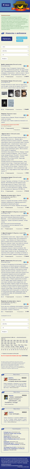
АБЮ (27, 207)
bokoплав (11, 395)
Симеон (27, 256)
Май (19, 345)
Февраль (8, 345)
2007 (11, 340)
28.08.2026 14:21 (19, 443)
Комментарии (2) (10, 76)
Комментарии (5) (10, 191)
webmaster (20, 468)
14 (21, 348)
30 (24, 349)
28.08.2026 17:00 (14, 441)
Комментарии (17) (9, 256)
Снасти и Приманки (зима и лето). (12, 439)
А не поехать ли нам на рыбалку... (12, 444)
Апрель (15, 345)
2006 (8, 340)
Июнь (22, 345)
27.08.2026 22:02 (20, 447)
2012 (26, 340)
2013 (2, 342)
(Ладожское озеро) (8, 113)
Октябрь (13, 346)
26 (17, 349)
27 (19, 349)
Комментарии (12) (10, 128)
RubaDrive (10, 377)
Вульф (27, 191)
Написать (7, 39)
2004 (2, 340)
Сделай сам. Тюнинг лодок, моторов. (12, 433)
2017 (14, 342)
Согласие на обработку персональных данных (11, 465)
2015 (8, 342)
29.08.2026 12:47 (8, 434)
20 (5, 349)
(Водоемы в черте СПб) (13, 211)
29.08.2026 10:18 (16, 437)
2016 (11, 342)
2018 (17, 342)
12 (17, 348)
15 (23, 348)
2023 (5, 343)
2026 (14, 343)
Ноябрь (17, 346)
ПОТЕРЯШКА (25, 355)
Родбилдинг (6, 441)
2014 (5, 342)
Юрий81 (27, 109)
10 (14, 348)
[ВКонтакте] (24, 65)
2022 (2, 343)
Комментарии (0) (9, 207)
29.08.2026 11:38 (14, 436)
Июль (25, 345)
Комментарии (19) (10, 296)
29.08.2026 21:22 (16, 432)
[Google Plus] (28, 65)
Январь (3, 345)
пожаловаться (19, 76)
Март (12, 345)
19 (3, 349)
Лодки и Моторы (7, 437)
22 (9, 349)
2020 (23, 342)
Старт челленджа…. (15, 414)
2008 (14, 340)
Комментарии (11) (10, 109)
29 (22, 349)
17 (27, 348)
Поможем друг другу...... (9, 443)
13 (19, 348)
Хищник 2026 (7, 436)
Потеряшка (19, 40)
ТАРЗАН (27, 296)
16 (25, 348)
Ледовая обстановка (21, 37)
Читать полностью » (14, 387)
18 (1, 349)
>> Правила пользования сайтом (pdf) (9, 353)
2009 (17, 340)
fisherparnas (26, 128)
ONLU (27, 173)
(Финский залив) (11, 64)
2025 (11, 343)
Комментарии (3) (9, 228)
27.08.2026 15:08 (12, 450)
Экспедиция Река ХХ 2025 (10, 447)
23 (11, 349)
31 (26, 349)
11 (15, 348)
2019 (20, 342)
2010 (20, 340)
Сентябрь (7, 346)
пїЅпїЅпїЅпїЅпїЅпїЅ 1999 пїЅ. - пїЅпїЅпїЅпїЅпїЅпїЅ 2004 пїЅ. (13, 338)
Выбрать (4, 58)
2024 (8, 343)
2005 (5, 340)
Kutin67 (27, 228)
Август (2, 346)
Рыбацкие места (8, 432)
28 (21, 349)
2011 (23, 340)
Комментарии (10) (10, 173)
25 (15, 349)
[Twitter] (26, 65)
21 (7, 349)
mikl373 (27, 76)
